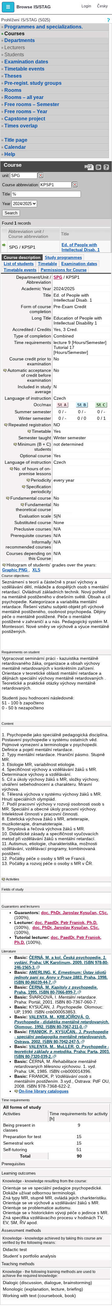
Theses (13, 76)
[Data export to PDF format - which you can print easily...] (89, 167)
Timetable (47, 263)
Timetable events (24, 68)
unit (5, 175)
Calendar (15, 147)
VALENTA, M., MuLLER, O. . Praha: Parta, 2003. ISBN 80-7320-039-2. (62, 1051)
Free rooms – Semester (31, 104)
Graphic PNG (15, 570)
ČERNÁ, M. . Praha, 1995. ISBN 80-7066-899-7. (56, 990)
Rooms (12, 90)
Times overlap (21, 125)
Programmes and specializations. (43, 26)
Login (86, 6)
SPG (58, 277)
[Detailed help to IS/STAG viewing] (106, 167)
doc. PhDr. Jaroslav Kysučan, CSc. (74, 912)
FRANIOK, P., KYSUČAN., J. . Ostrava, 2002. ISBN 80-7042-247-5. (61, 1037)
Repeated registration (29, 424)
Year (6, 203)
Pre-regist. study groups (33, 83)
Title (6, 194)
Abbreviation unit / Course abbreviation (28, 234)
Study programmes (63, 257)
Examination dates (26, 61)
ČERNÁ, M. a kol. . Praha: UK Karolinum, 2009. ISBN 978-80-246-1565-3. (61, 962)
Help (9, 154)
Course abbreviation (20, 185)
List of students (19, 263)
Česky (102, 6)
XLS (36, 570)
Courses (14, 34)
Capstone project (24, 118)
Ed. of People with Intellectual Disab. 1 (81, 247)
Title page (15, 140)
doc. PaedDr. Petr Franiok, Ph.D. (66, 922)
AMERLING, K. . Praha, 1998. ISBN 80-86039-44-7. (61, 977)
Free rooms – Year (25, 111)
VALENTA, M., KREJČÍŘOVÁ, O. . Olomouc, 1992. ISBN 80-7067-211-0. (61, 1022)
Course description (22, 257)
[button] (8, 7)
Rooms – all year (24, 97)
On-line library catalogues (43, 1091)
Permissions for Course (63, 270)
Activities (12, 879)
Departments (19, 40)
